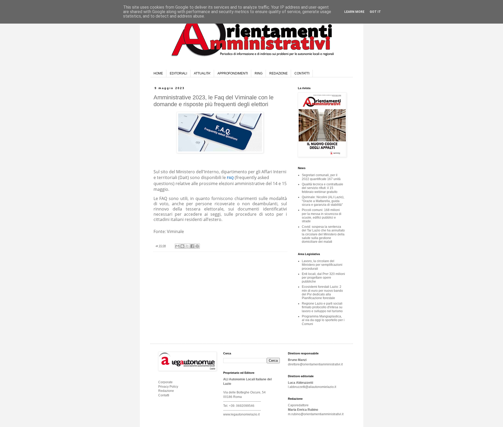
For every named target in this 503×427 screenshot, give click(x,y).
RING (259, 73)
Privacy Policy (168, 386)
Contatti (163, 395)
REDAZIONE (278, 73)
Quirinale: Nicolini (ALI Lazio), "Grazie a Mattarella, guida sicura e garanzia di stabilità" (323, 201)
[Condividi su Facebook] (192, 246)
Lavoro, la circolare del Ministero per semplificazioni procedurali (322, 265)
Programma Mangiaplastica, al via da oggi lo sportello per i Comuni (323, 320)
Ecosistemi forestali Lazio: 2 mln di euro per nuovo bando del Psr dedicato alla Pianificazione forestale (322, 292)
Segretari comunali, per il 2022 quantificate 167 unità (321, 177)
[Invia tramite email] (177, 246)
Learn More (354, 12)
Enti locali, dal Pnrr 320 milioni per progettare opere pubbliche (323, 277)
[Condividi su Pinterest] (197, 246)
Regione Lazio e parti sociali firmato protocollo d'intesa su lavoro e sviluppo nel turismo (322, 307)
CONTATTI (301, 73)
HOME (158, 73)
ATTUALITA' (202, 73)
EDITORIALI (178, 73)
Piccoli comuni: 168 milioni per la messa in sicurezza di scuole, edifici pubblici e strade (321, 215)
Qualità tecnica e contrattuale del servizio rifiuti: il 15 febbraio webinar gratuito (322, 188)
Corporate (165, 382)
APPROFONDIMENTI (232, 73)
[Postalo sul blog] (182, 246)
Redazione (166, 391)
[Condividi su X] (187, 246)
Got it (375, 12)
